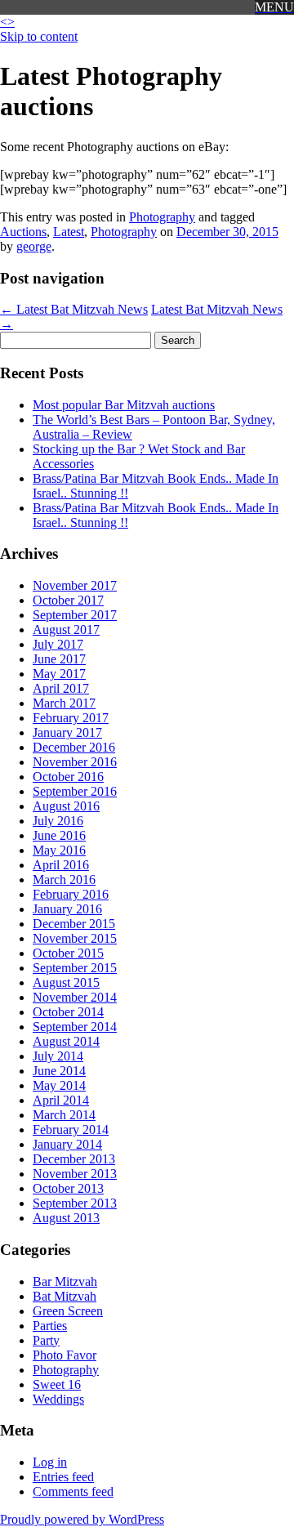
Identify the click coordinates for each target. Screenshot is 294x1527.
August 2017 (66, 629)
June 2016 (59, 835)
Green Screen (68, 1311)
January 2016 (67, 909)
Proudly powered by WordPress (82, 1519)
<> (7, 22)
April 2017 (61, 688)
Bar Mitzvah (65, 1281)
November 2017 (75, 585)
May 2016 (59, 850)
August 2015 (66, 982)
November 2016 (75, 762)
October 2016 (68, 777)
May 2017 (59, 674)
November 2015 (75, 938)
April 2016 (61, 865)
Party (46, 1340)
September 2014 (75, 1027)
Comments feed (73, 1491)
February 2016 (71, 894)
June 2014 (59, 1071)
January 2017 (67, 732)
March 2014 (64, 1115)
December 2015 (74, 924)
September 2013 (75, 1203)
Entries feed (63, 1477)
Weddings (58, 1399)
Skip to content (39, 36)
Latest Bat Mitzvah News (74, 309)
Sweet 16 (57, 1384)
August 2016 (66, 806)
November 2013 (75, 1174)
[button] (274, 7)
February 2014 (71, 1129)
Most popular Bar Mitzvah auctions (124, 405)
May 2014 (59, 1085)
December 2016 (74, 747)
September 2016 (75, 791)
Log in (50, 1462)
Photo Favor (64, 1355)
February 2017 (71, 718)
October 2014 (68, 1012)
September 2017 (75, 615)
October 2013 (68, 1188)
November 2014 (75, 997)
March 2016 (64, 879)
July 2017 (58, 644)
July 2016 (58, 821)
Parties (50, 1326)
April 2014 (61, 1100)
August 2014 (66, 1041)
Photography (162, 217)
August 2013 (66, 1218)
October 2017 (68, 600)
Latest (68, 232)
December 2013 (74, 1159)
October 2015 (68, 953)
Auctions (23, 232)
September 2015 (75, 968)
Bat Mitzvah (64, 1296)
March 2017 (64, 703)
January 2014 (67, 1144)
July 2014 (58, 1056)
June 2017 (59, 659)
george (33, 246)
